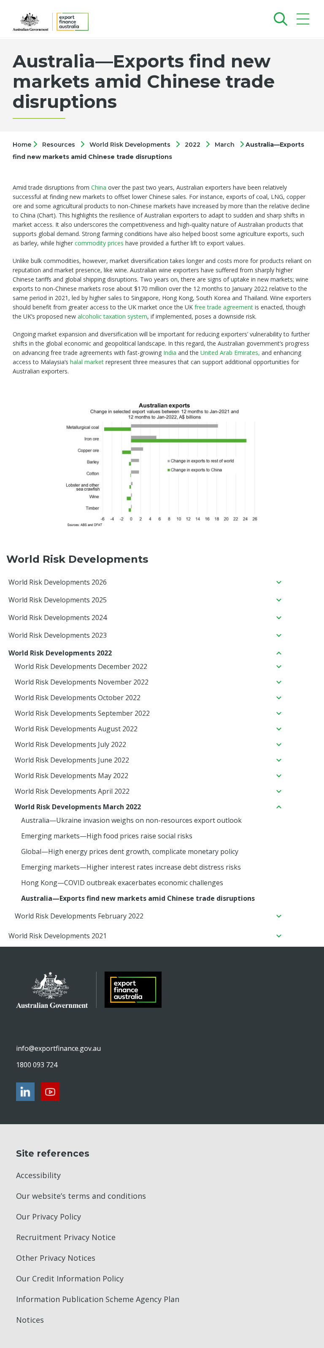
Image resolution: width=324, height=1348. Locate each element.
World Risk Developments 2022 (60, 653)
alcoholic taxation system (112, 316)
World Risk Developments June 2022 (72, 760)
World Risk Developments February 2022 (79, 916)
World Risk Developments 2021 (57, 935)
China (98, 187)
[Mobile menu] (304, 20)
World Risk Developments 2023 (57, 635)
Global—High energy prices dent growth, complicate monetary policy (129, 851)
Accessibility (38, 1175)
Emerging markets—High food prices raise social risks (106, 835)
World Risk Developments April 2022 (72, 791)
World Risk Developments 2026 (57, 582)
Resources (58, 144)
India (169, 353)
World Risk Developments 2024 (57, 617)
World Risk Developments (129, 144)
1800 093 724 (36, 1064)
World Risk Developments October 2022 (77, 697)
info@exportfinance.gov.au (58, 1048)
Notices (30, 1320)
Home (23, 144)
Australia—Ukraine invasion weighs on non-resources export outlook (131, 820)
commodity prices (99, 243)
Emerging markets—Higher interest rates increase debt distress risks (131, 867)
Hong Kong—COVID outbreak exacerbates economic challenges (122, 882)
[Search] (278, 18)
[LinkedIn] (25, 1091)
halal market (87, 362)
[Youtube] (50, 1091)
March (225, 144)
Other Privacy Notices (55, 1258)
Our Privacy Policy (48, 1216)
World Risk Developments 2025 (57, 599)
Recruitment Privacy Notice (66, 1237)
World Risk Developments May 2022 (71, 775)
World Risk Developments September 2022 (82, 713)
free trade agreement (223, 307)
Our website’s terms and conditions (81, 1196)
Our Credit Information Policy (70, 1278)
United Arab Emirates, (231, 353)
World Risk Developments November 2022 (81, 682)
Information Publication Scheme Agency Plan (97, 1299)
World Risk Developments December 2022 (81, 666)
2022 (192, 144)
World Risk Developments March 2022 (78, 806)
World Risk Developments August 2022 (76, 728)
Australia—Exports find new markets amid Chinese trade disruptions (138, 898)
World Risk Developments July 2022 (70, 744)
